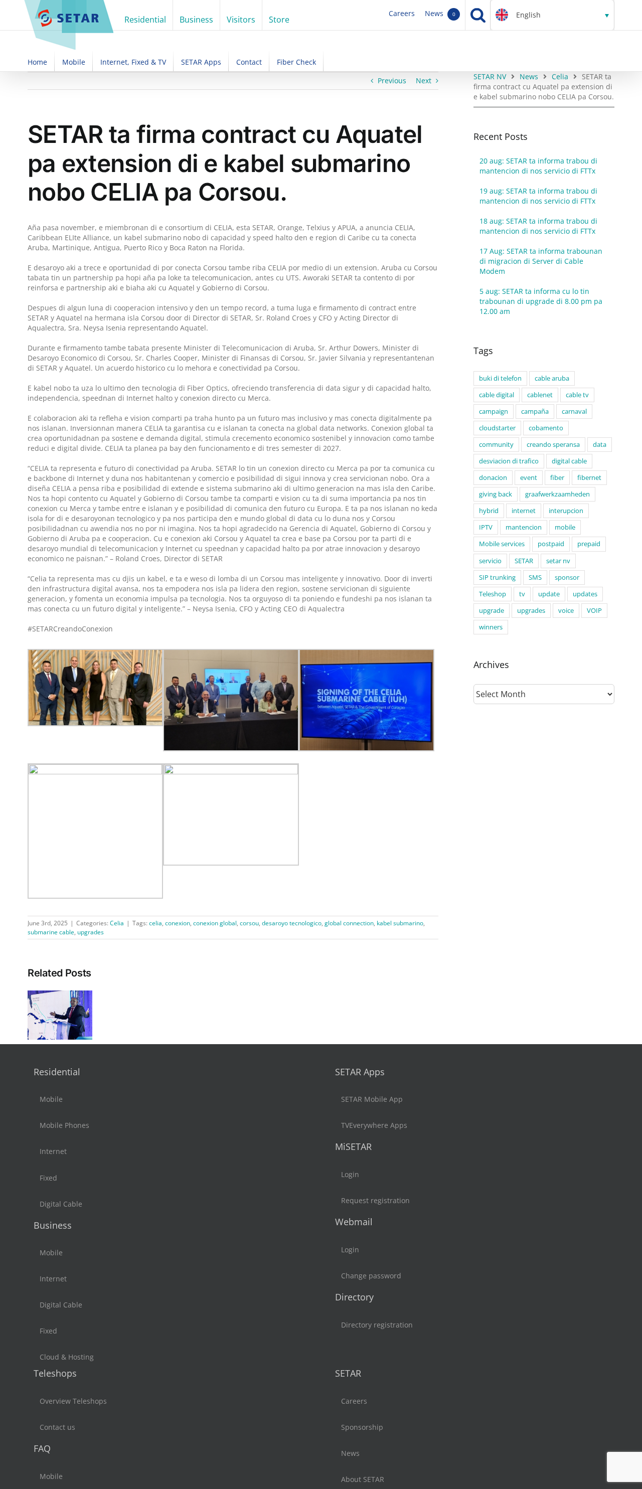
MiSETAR (353, 1146)
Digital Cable (61, 1204)
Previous (392, 80)
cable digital (496, 395)
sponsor (567, 577)
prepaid (588, 544)
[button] (552, 15)
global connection (349, 923)
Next (423, 80)
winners (491, 627)
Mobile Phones (64, 1125)
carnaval (574, 411)
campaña (535, 411)
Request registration (375, 1200)
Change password (371, 1275)
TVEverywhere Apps (374, 1125)
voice (566, 610)
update (549, 594)
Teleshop (492, 594)
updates (585, 594)
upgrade (491, 610)
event (528, 477)
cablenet (540, 395)
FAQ (42, 1448)
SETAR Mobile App (372, 1099)
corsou (249, 923)
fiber (557, 477)
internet (524, 511)
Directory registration (377, 1325)
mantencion (524, 527)
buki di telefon (500, 378)
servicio (490, 561)
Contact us (57, 1427)
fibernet (589, 477)
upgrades (90, 932)
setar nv (558, 561)
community (496, 444)
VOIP (594, 610)
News (440, 13)
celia (155, 923)
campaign (493, 411)
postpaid (551, 544)
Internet (53, 1151)
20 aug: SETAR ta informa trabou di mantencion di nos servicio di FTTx (538, 166)
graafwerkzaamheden (557, 494)
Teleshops (55, 1373)
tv (522, 594)
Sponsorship (362, 1427)
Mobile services (502, 544)
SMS (535, 577)
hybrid (489, 511)
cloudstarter (497, 428)
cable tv (577, 395)
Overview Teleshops (73, 1401)
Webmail (354, 1222)
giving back (495, 494)
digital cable (569, 461)
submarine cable (51, 932)
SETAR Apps (360, 1072)
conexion (177, 923)
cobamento (546, 428)
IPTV (486, 527)
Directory (354, 1297)
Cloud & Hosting (67, 1357)
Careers (402, 13)
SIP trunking (497, 577)
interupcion (566, 511)
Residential (57, 1072)
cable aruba (552, 378)
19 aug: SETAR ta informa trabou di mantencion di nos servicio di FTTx (538, 196)
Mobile (51, 1099)
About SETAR (362, 1479)
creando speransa (553, 444)
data (599, 444)
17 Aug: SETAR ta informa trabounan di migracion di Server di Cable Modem (540, 261)
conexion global (215, 923)
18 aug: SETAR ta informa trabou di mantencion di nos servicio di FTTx (538, 226)
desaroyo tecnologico (292, 923)
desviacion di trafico (509, 461)
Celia (117, 923)
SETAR (524, 561)
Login (350, 1174)
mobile (565, 527)
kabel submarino (400, 923)
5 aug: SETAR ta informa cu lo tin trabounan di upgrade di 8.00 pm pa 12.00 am (540, 301)
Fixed (48, 1178)
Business (53, 1225)
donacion (493, 477)
